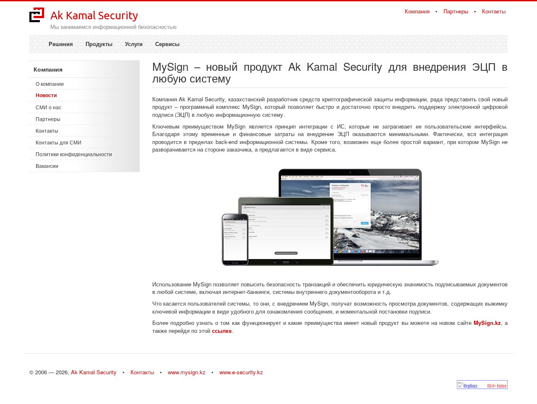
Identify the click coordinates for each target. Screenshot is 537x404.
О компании (50, 83)
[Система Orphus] (482, 384)
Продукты (99, 44)
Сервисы (167, 44)
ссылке (222, 331)
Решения (61, 44)
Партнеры (455, 11)
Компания (417, 11)
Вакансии (47, 165)
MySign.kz (487, 323)
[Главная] (36, 14)
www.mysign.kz (187, 372)
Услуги (134, 44)
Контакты (494, 11)
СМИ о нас (48, 107)
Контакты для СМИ (58, 142)
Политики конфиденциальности (74, 153)
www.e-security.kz (241, 372)
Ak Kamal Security (94, 15)
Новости (46, 95)
